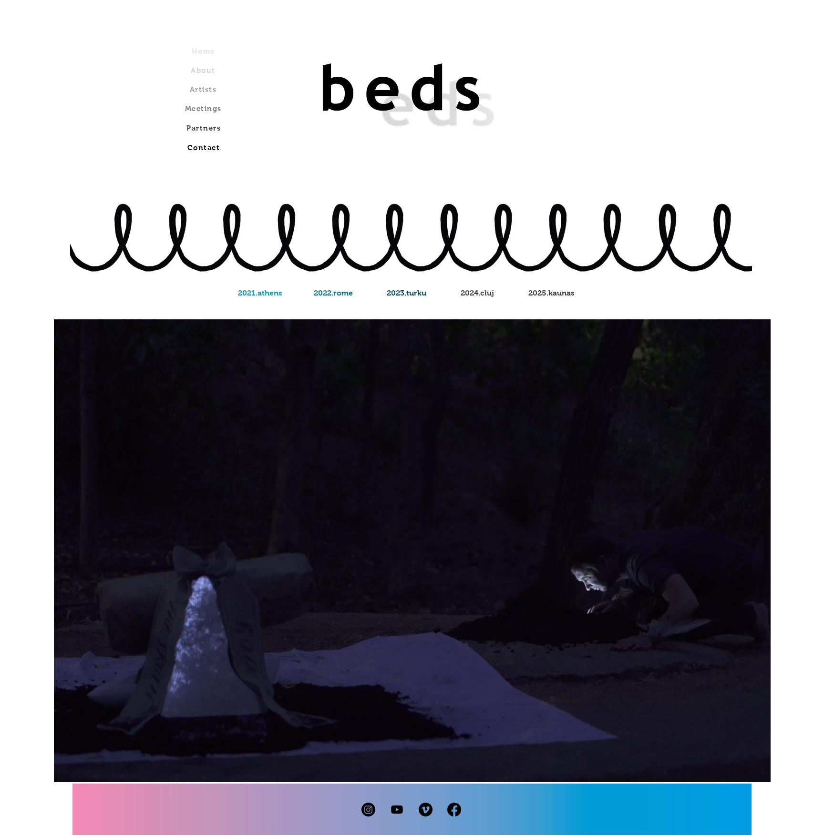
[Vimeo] (426, 809)
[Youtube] (397, 809)
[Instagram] (368, 809)
